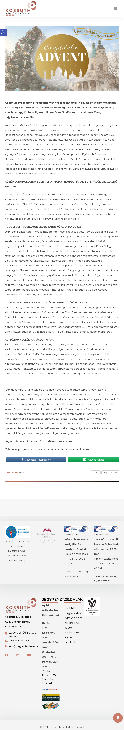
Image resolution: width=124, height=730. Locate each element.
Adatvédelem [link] (73, 618)
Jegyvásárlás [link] (72, 613)
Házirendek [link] (71, 632)
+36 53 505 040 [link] (19, 640)
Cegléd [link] (96, 472)
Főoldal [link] (69, 608)
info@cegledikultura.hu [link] (24, 646)
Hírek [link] (21, 472)
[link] (3, 32)
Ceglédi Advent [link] (110, 472)
